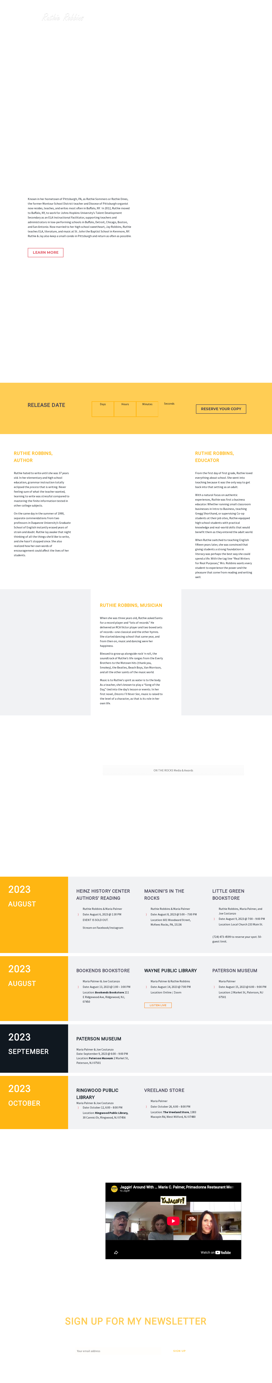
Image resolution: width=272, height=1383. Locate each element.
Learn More (45, 252)
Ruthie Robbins (142, 17)
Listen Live (158, 1005)
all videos (41, 1264)
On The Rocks (171, 17)
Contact (230, 17)
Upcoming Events (202, 17)
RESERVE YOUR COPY (221, 409)
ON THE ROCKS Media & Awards (173, 770)
